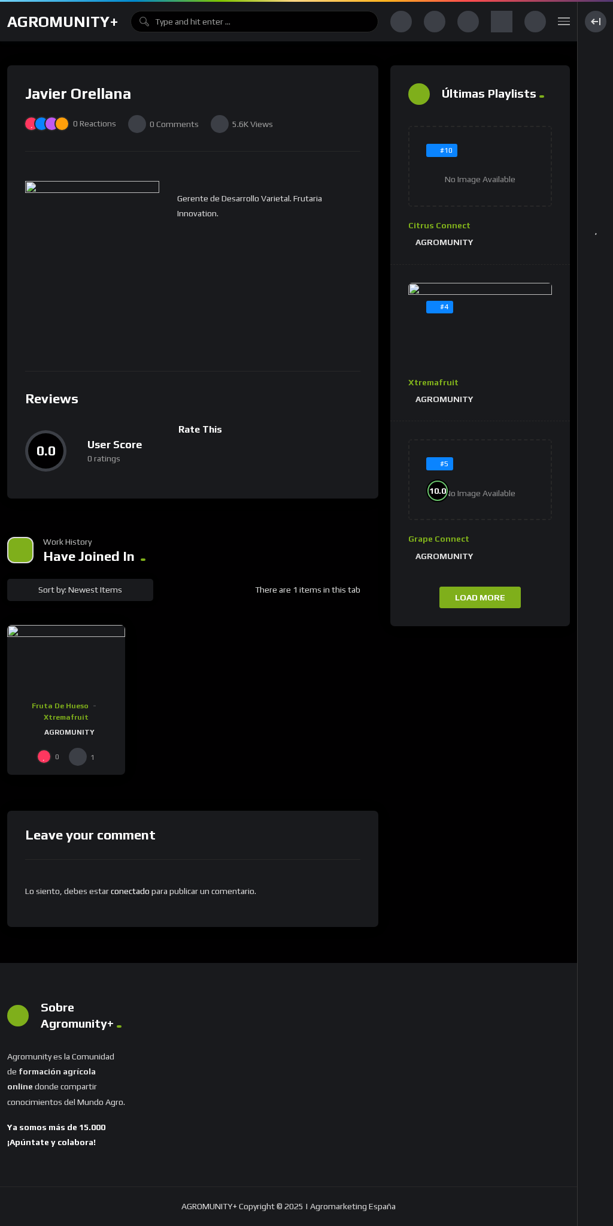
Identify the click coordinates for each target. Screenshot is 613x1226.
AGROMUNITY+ (63, 22)
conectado (130, 891)
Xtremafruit (66, 717)
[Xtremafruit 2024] (480, 323)
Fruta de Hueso (60, 706)
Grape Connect (438, 538)
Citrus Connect (439, 225)
